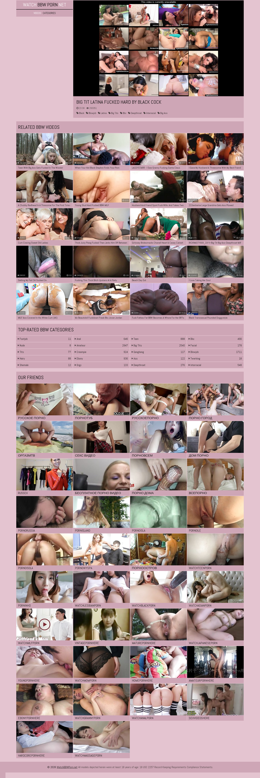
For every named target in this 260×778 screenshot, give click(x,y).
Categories (49, 13)
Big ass (163, 113)
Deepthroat (136, 113)
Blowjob (92, 113)
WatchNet (44, 5)
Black (81, 113)
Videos (37, 13)
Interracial (151, 113)
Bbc (124, 113)
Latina (103, 113)
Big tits (114, 113)
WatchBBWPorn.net (67, 767)
